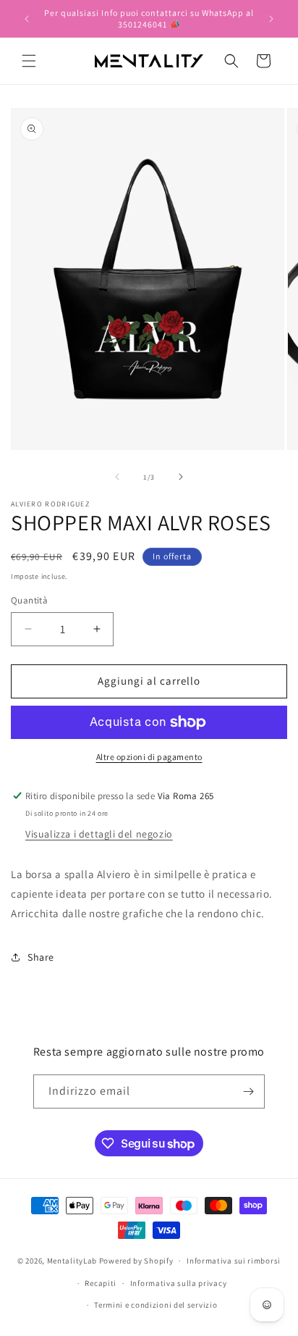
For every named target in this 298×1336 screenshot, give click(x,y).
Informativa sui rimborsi (234, 1261)
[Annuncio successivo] (271, 19)
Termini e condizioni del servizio (155, 1305)
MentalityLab (72, 1261)
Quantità (29, 600)
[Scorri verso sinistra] (117, 477)
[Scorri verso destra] (181, 477)
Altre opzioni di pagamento (149, 756)
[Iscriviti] (248, 1091)
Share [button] (40, 957)
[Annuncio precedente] (27, 19)
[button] (29, 61)
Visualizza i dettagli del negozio (99, 833)
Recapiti (100, 1283)
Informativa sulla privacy (178, 1283)
